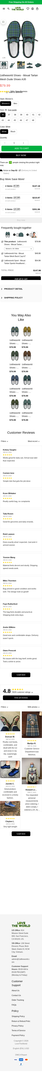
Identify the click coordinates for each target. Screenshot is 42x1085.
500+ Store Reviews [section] (18, 91)
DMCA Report (21, 1055)
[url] (21, 961)
